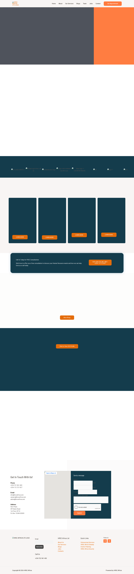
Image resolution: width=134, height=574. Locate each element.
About (60, 3)
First (94, 483)
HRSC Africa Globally (87, 544)
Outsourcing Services (88, 542)
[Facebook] (105, 541)
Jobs (91, 3)
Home (54, 3)
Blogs (78, 3)
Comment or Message (81, 495)
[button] (12, 173)
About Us (61, 542)
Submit (79, 513)
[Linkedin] (109, 541)
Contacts (61, 551)
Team (85, 3)
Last (94, 487)
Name (76, 479)
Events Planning (86, 547)
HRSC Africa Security (87, 549)
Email (76, 492)
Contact (98, 3)
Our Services (69, 3)
